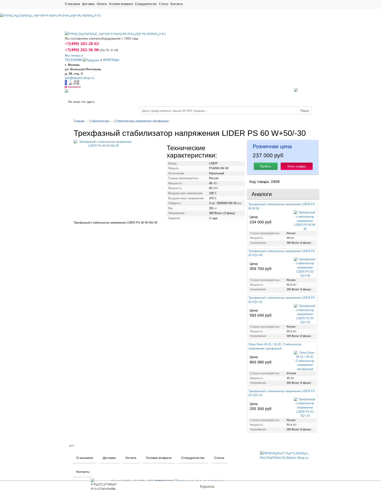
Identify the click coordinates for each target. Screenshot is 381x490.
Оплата (102, 4)
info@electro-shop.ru (79, 78)
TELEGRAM (74, 59)
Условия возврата (121, 4)
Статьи (163, 4)
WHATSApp (111, 59)
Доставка (88, 4)
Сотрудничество (146, 4)
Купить (265, 166)
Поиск (304, 110)
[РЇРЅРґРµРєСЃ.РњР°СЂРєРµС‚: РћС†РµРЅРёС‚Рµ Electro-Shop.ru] (288, 455)
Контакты (176, 4)
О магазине (72, 4)
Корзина (207, 486)
